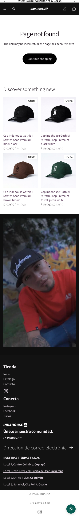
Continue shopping (40, 59)
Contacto (9, 384)
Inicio (6, 374)
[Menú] (5, 9)
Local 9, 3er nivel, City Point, (25, 484)
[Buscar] (14, 8)
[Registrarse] (71, 447)
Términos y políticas (39, 502)
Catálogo (9, 379)
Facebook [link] (9, 411)
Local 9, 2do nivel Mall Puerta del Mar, (33, 471)
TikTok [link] (7, 416)
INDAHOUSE (43, 494)
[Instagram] (5, 391)
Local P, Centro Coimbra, (24, 464)
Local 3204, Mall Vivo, (23, 478)
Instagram (9, 406)
